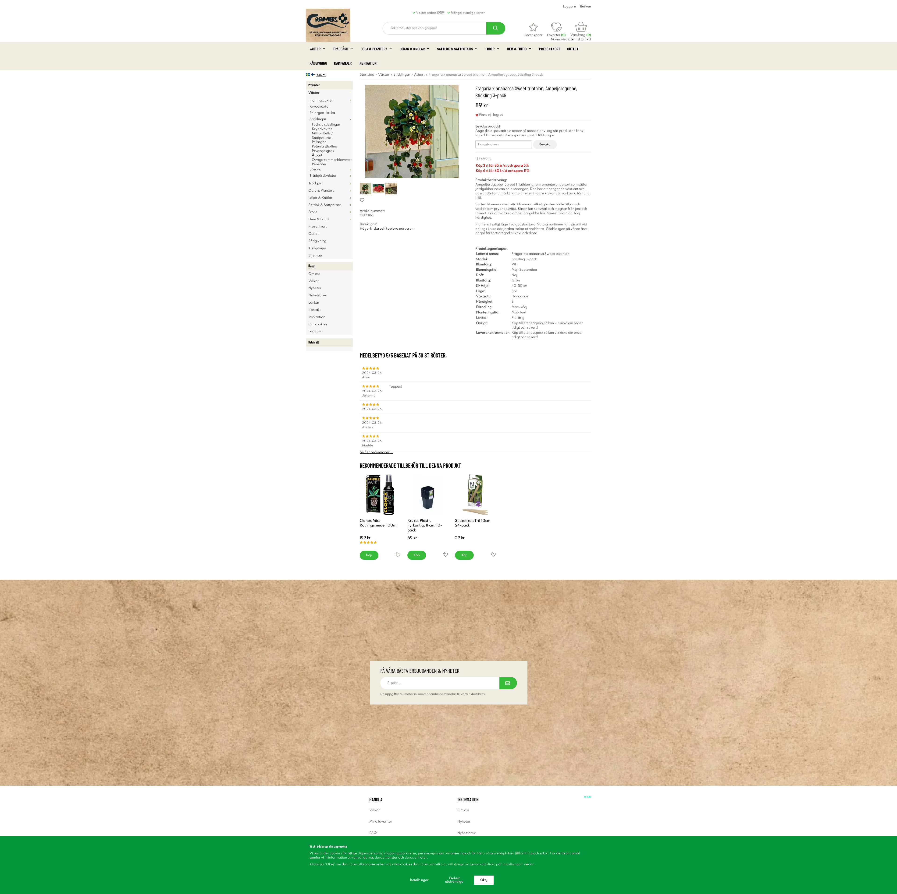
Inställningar (419, 880)
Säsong (315, 169)
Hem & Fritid (517, 48)
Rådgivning (318, 63)
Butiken (585, 6)
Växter (315, 48)
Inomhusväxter (321, 100)
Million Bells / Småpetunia (322, 136)
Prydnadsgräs (323, 151)
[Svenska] (308, 74)
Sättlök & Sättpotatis (455, 48)
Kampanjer (343, 63)
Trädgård (340, 48)
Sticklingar (318, 119)
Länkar (313, 302)
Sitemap (315, 255)
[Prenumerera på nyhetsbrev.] (508, 683)
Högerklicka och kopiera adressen (386, 228)
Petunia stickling (324, 146)
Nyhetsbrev (317, 295)
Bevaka (545, 144)
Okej (483, 880)
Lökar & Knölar (412, 48)
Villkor (313, 281)
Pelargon (319, 142)
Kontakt (314, 310)
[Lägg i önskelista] (412, 200)
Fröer (490, 48)
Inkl (577, 39)
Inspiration (368, 63)
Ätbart (317, 155)
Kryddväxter (320, 106)
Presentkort (549, 48)
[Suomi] (313, 74)
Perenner (319, 164)
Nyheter (314, 288)
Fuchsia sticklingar (326, 124)
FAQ (373, 833)
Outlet (572, 48)
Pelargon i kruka (322, 113)
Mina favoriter (380, 821)
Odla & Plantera (374, 48)
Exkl (588, 39)
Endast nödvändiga (454, 880)
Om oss (314, 274)
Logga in (569, 6)
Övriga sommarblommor (332, 159)
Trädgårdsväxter (323, 175)
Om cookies (317, 324)
